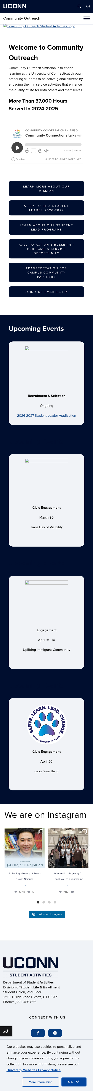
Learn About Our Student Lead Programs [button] (46, 227)
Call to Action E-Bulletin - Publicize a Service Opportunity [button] (46, 249)
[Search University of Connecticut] (79, 6)
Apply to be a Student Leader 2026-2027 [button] (46, 208)
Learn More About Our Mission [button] (46, 189)
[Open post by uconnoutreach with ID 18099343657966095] (25, 848)
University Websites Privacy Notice (33, 1070)
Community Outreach (21, 18)
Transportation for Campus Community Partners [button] (46, 272)
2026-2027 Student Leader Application (46, 415)
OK (71, 1082)
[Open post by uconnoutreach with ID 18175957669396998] (68, 848)
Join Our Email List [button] (44, 292)
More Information (40, 1082)
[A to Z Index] (88, 6)
